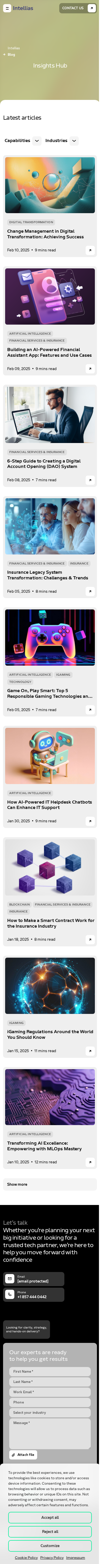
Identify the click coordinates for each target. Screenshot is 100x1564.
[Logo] (23, 8)
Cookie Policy (26, 1558)
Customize (50, 1545)
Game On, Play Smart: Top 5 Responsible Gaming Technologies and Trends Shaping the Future (49, 693)
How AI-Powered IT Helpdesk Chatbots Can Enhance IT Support (49, 805)
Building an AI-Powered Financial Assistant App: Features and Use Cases (49, 352)
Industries (56, 140)
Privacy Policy (52, 1558)
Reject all (50, 1531)
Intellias (14, 48)
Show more (17, 1184)
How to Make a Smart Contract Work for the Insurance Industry (51, 923)
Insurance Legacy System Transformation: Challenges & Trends (47, 575)
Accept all (50, 1517)
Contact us (73, 8)
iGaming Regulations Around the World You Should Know (50, 1034)
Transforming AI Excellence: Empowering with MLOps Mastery (44, 1146)
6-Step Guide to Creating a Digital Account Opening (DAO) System (44, 463)
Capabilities (17, 140)
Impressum (75, 1558)
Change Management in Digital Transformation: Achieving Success (45, 234)
